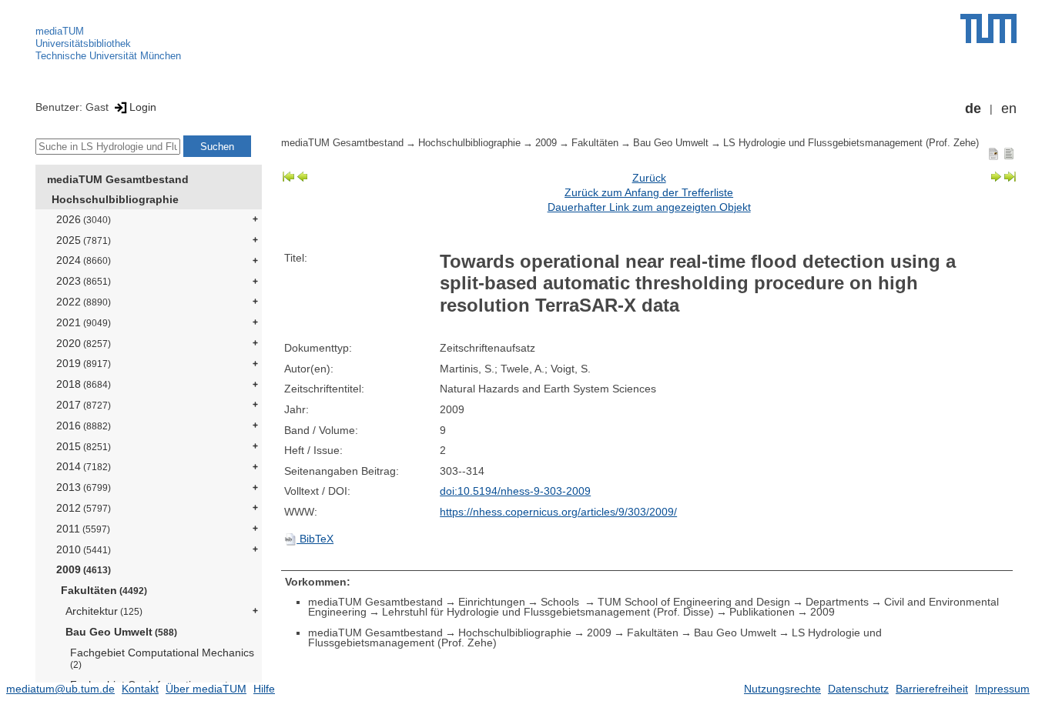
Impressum (1002, 689)
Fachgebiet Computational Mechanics (162, 658)
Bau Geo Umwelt (121, 632)
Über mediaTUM (206, 689)
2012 (83, 508)
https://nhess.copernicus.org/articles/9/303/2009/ (558, 512)
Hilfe (264, 689)
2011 (83, 528)
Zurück (649, 178)
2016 (83, 425)
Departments (837, 602)
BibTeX (315, 538)
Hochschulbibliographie (115, 199)
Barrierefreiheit (932, 689)
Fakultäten (104, 590)
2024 (83, 260)
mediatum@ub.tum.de (60, 689)
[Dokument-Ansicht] (993, 153)
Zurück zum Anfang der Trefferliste (649, 192)
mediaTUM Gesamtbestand (118, 179)
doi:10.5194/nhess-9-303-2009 (515, 491)
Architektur (103, 611)
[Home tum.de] (988, 28)
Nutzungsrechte (782, 689)
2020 (83, 343)
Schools (561, 602)
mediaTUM (59, 31)
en (1009, 108)
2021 (83, 322)
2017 (83, 405)
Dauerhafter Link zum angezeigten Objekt (649, 207)
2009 (83, 569)
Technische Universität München (108, 56)
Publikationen (762, 612)
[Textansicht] (1009, 153)
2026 (83, 219)
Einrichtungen (491, 602)
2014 (83, 466)
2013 (83, 487)
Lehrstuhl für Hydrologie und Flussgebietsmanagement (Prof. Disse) (548, 612)
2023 (83, 281)
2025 (83, 240)
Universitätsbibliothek (83, 43)
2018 (83, 384)
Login (142, 107)
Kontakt (140, 689)
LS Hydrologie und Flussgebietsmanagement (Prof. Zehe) (851, 143)
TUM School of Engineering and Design (694, 602)
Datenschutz (858, 689)
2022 (83, 301)
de (973, 108)
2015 (83, 446)
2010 (83, 549)
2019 (83, 363)
